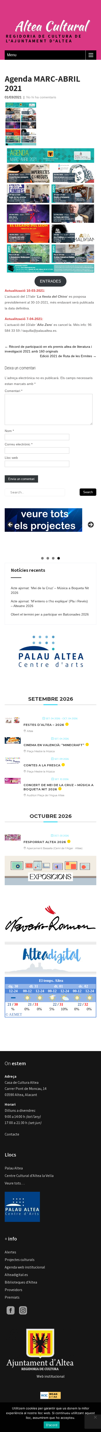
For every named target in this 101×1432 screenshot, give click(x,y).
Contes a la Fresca (41, 765)
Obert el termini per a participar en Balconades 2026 (50, 614)
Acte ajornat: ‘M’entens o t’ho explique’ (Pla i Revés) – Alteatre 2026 (49, 603)
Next (90, 524)
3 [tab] (53, 558)
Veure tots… (15, 1183)
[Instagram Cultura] (23, 1310)
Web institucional (51, 1376)
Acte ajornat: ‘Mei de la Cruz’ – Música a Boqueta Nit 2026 (50, 590)
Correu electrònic (18, 444)
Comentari (13, 391)
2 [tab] (48, 558)
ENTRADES (50, 281)
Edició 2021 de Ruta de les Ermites (68, 356)
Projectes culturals (20, 1259)
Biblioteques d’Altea (21, 1282)
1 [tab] (42, 558)
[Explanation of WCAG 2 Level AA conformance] (50, 1394)
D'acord (52, 1425)
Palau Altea (14, 1168)
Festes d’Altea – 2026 (43, 725)
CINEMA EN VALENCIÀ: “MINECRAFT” (53, 745)
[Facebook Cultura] (10, 1310)
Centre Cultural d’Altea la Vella (29, 1175)
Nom (9, 431)
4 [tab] (58, 558)
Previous (10, 524)
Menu (11, 55)
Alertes (10, 1252)
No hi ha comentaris (41, 97)
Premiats (12, 1297)
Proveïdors (13, 1289)
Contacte (12, 1134)
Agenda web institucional (25, 1267)
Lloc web (11, 458)
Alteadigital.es (16, 1274)
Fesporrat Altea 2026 (44, 842)
